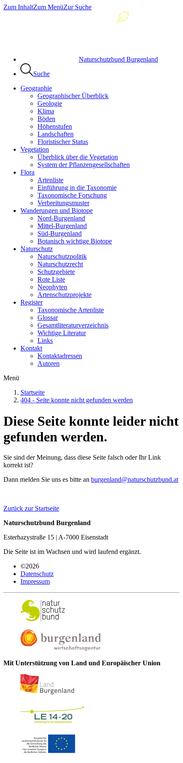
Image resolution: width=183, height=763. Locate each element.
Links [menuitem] (45, 340)
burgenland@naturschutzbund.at (134, 479)
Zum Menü (48, 7)
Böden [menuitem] (46, 118)
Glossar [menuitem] (47, 317)
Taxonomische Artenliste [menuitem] (70, 310)
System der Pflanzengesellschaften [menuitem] (83, 164)
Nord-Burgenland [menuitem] (61, 218)
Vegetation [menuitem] (34, 149)
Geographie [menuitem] (36, 88)
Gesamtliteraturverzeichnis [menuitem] (73, 325)
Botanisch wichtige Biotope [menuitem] (74, 241)
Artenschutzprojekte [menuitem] (64, 294)
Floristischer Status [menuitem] (62, 141)
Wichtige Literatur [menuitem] (61, 332)
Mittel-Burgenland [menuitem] (62, 225)
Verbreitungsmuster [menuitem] (63, 202)
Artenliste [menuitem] (50, 180)
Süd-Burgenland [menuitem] (59, 233)
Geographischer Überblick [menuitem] (73, 95)
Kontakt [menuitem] (31, 348)
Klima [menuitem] (45, 111)
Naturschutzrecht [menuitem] (60, 264)
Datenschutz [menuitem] (37, 573)
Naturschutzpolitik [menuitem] (62, 256)
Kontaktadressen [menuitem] (59, 355)
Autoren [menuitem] (48, 363)
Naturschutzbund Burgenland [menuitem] (118, 59)
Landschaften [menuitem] (55, 134)
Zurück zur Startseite (31, 508)
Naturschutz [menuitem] (36, 248)
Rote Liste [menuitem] (51, 279)
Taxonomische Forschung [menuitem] (72, 195)
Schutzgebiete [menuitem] (56, 271)
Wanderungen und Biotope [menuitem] (56, 210)
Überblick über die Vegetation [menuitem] (77, 157)
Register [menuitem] (31, 302)
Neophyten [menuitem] (52, 287)
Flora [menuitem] (27, 172)
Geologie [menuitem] (49, 103)
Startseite (32, 392)
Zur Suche (77, 7)
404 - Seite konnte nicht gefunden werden (76, 400)
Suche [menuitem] (41, 73)
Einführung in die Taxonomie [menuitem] (77, 187)
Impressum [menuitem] (35, 581)
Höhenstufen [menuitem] (54, 126)
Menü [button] (11, 378)
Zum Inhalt (18, 7)
